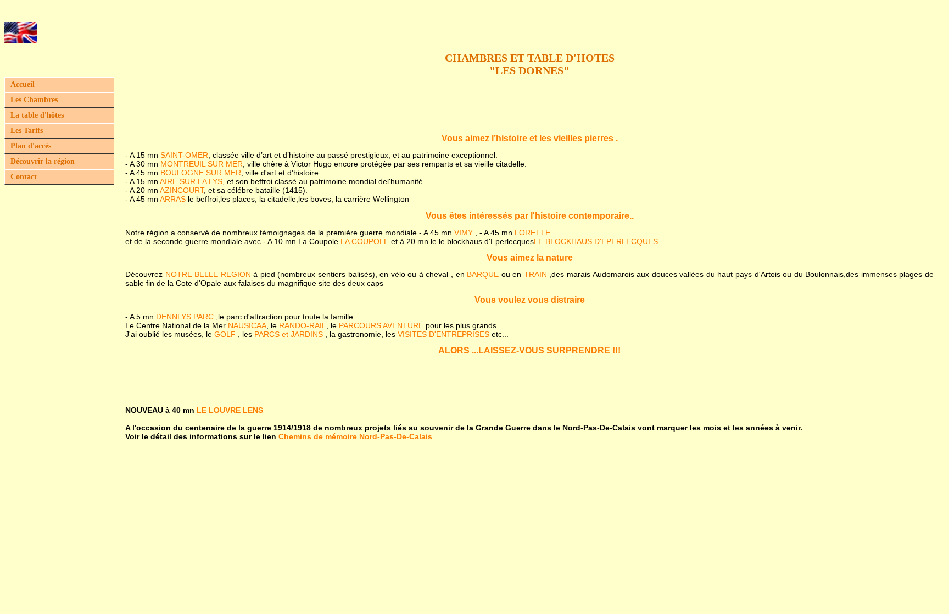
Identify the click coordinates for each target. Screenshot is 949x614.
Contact (23, 177)
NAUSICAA (247, 325)
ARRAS (173, 199)
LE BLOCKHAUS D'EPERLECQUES (596, 241)
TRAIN (535, 274)
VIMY (463, 232)
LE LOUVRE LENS (230, 410)
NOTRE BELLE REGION (208, 274)
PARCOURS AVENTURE (381, 325)
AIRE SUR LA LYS (191, 181)
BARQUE (483, 274)
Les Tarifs (26, 130)
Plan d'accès (30, 146)
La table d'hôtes (37, 115)
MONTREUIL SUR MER (201, 163)
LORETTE (532, 232)
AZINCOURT (182, 190)
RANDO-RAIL (302, 325)
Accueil (22, 84)
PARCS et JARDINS (288, 334)
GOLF (225, 334)
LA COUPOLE (365, 241)
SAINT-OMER (184, 155)
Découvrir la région (42, 161)
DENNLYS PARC (185, 316)
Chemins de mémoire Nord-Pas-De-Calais (355, 436)
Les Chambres (34, 100)
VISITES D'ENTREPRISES (443, 334)
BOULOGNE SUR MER (200, 172)
